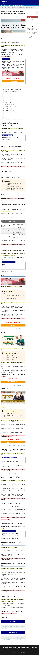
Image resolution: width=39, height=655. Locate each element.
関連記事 (4, 117)
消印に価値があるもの (7, 93)
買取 (1, 3)
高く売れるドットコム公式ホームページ (18, 445)
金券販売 (10, 647)
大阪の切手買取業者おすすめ (7, 626)
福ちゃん (5, 98)
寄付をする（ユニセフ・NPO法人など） (10, 106)
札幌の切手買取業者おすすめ (7, 628)
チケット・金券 (5, 3)
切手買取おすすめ (7, 634)
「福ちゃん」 (9, 68)
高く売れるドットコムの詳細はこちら (13, 442)
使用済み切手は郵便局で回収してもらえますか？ (11, 112)
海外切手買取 (19, 639)
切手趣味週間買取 (7, 639)
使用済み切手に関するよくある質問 (8, 110)
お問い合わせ (28, 647)
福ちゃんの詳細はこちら (13, 81)
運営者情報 (23, 647)
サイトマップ (26, 648)
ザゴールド (5, 100)
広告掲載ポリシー (19, 648)
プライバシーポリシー (32, 648)
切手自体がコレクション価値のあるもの (10, 91)
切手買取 (9, 7)
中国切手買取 (7, 637)
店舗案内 (18, 647)
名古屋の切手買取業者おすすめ (19, 626)
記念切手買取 (19, 634)
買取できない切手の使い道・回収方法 (8, 104)
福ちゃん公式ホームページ (20, 328)
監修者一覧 (13, 648)
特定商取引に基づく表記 (7, 648)
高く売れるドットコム (7, 102)
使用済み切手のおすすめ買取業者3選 (8, 96)
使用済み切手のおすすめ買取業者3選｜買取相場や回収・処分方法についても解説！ (23, 7)
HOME (3, 7)
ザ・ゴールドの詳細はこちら (13, 381)
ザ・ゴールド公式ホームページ (19, 385)
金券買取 (6, 647)
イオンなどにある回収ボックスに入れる (10, 108)
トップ (3, 647)
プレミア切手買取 (19, 637)
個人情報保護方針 (34, 647)
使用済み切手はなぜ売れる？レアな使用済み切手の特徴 (11, 89)
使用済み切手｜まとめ (6, 115)
